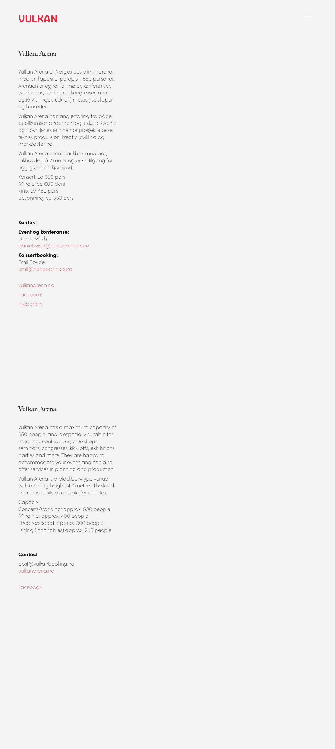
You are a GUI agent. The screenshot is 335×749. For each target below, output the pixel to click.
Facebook (29, 294)
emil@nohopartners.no (45, 268)
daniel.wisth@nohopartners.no (53, 245)
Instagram (30, 303)
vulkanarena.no (36, 285)
